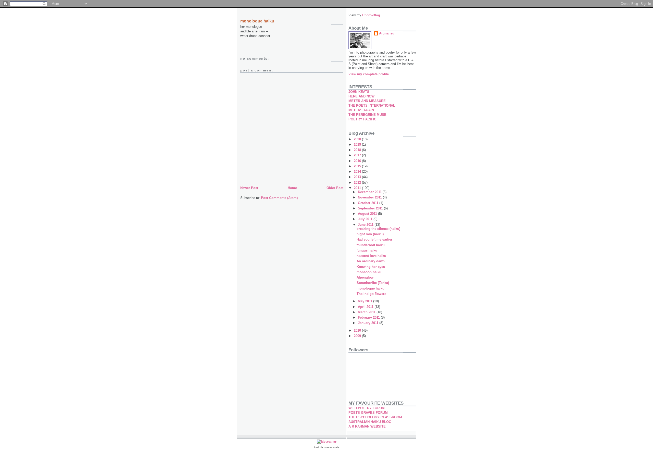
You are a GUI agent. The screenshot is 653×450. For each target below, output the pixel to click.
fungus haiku (367, 250)
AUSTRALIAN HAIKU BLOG (369, 422)
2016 (358, 161)
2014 (358, 171)
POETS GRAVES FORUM (368, 413)
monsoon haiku (369, 272)
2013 (358, 177)
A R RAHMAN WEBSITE (367, 426)
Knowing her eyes (371, 267)
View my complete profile (368, 74)
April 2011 (366, 307)
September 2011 (371, 208)
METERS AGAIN (361, 110)
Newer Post (249, 188)
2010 (358, 330)
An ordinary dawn (371, 261)
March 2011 (367, 312)
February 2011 (369, 317)
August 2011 (368, 214)
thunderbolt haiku (371, 245)
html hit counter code (326, 447)
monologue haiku (370, 288)
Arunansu (386, 33)
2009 (358, 336)
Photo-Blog (371, 15)
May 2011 (365, 301)
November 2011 (370, 197)
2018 (358, 150)
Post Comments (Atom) (279, 198)
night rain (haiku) (370, 234)
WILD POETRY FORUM (366, 408)
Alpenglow (365, 277)
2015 (358, 166)
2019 (358, 144)
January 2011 (368, 323)
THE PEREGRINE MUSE (367, 115)
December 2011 (370, 192)
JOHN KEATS (358, 92)
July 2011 (365, 219)
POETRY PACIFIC (362, 119)
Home (292, 188)
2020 (358, 139)
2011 (358, 188)
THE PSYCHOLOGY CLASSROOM (375, 417)
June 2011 (366, 225)
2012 (358, 182)
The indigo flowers (371, 294)
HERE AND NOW (361, 96)
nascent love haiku (371, 256)
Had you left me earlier (374, 239)
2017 (358, 155)
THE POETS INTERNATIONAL (371, 105)
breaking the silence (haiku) (378, 229)
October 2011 (368, 203)
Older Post (334, 188)
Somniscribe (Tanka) (373, 283)
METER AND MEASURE (367, 101)
